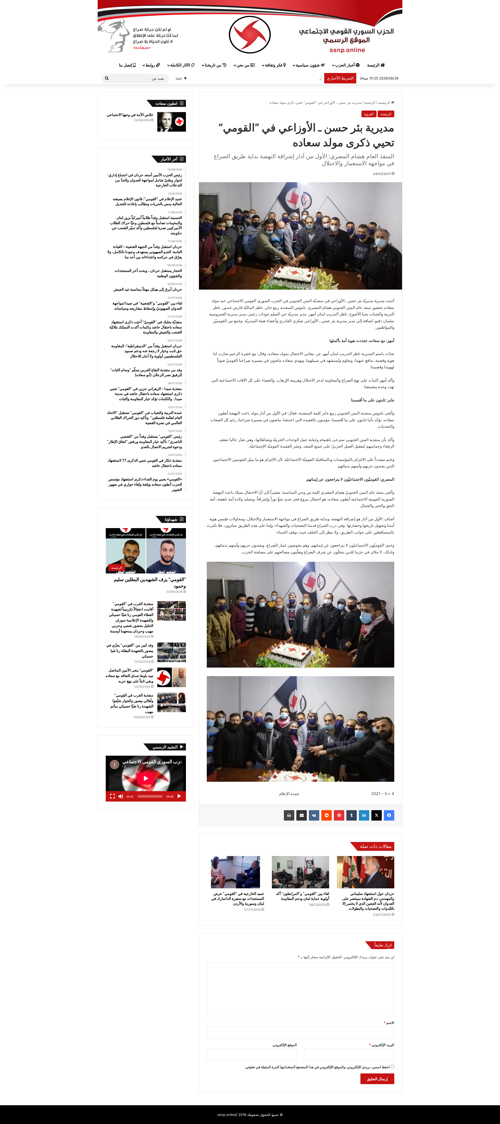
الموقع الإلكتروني (285, 1045)
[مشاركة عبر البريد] (301, 815)
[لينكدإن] (364, 815)
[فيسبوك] (389, 815)
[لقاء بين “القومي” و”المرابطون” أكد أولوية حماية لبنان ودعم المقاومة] (300, 872)
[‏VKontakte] (314, 815)
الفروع (369, 114)
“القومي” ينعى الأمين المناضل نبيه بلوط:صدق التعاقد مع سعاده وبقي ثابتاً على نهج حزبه (129, 675)
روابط (151, 65)
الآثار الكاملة (180, 65)
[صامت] (120, 796)
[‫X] (376, 815)
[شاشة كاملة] (112, 796)
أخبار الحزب (345, 65)
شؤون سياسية (308, 65)
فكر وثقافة (274, 65)
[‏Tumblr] (351, 815)
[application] (146, 779)
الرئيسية (384, 102)
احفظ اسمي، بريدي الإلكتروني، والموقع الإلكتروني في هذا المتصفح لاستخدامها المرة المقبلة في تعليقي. (317, 1067)
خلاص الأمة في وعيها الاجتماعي (130, 114)
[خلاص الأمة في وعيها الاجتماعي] (171, 122)
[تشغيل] (179, 796)
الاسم (389, 1023)
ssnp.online (226, 1115)
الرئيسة (373, 65)
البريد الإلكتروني (381, 1045)
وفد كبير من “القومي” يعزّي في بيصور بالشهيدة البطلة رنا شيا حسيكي (129, 650)
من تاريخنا (213, 65)
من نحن (243, 65)
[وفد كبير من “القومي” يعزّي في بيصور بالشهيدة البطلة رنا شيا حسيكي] (171, 652)
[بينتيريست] (339, 815)
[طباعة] (289, 815)
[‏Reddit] (326, 815)
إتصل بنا (126, 65)
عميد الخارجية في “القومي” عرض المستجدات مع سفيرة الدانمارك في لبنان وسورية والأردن (237, 898)
